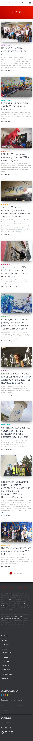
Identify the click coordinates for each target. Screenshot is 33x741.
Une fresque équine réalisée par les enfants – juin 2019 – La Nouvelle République (16, 551)
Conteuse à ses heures (15, 618)
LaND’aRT (9, 599)
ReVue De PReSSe (5, 45)
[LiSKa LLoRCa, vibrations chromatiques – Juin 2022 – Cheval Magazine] (16, 138)
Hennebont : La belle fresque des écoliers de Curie (14, 51)
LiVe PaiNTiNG (6, 670)
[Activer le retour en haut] (29, 737)
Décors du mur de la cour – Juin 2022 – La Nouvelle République (15, 106)
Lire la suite (18, 231)
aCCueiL (4, 640)
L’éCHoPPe (5, 644)
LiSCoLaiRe (5, 665)
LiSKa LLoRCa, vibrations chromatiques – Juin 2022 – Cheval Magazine (15, 157)
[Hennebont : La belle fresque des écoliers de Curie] (16, 32)
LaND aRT (6, 661)
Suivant (19, 573)
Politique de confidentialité (11, 700)
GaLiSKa (4, 649)
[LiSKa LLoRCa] (13, 3)
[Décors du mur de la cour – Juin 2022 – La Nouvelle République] (16, 87)
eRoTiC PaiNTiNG (8, 653)
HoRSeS (5, 657)
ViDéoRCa (5, 678)
